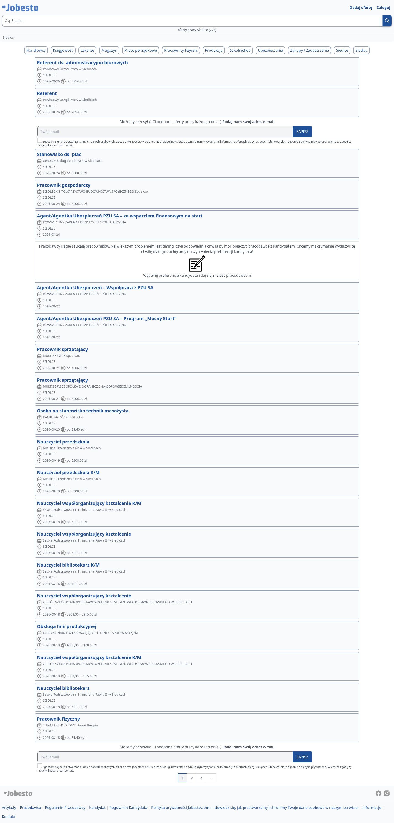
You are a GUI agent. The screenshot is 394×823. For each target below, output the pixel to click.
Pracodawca (30, 807)
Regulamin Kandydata (128, 807)
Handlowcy (36, 50)
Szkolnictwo (240, 50)
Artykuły (9, 807)
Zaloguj (383, 7)
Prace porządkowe (140, 50)
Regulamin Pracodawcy (65, 807)
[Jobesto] (20, 7)
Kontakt (9, 816)
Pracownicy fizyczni (181, 50)
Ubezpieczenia (270, 50)
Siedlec (361, 50)
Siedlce (342, 50)
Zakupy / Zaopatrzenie (309, 50)
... (211, 777)
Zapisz (302, 131)
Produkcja (214, 50)
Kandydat (97, 807)
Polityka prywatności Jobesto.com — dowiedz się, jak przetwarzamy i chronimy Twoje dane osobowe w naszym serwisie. (254, 807)
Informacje (371, 807)
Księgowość (63, 50)
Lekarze (87, 50)
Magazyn (109, 50)
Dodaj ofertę (361, 7)
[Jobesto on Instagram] (386, 793)
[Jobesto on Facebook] (379, 793)
